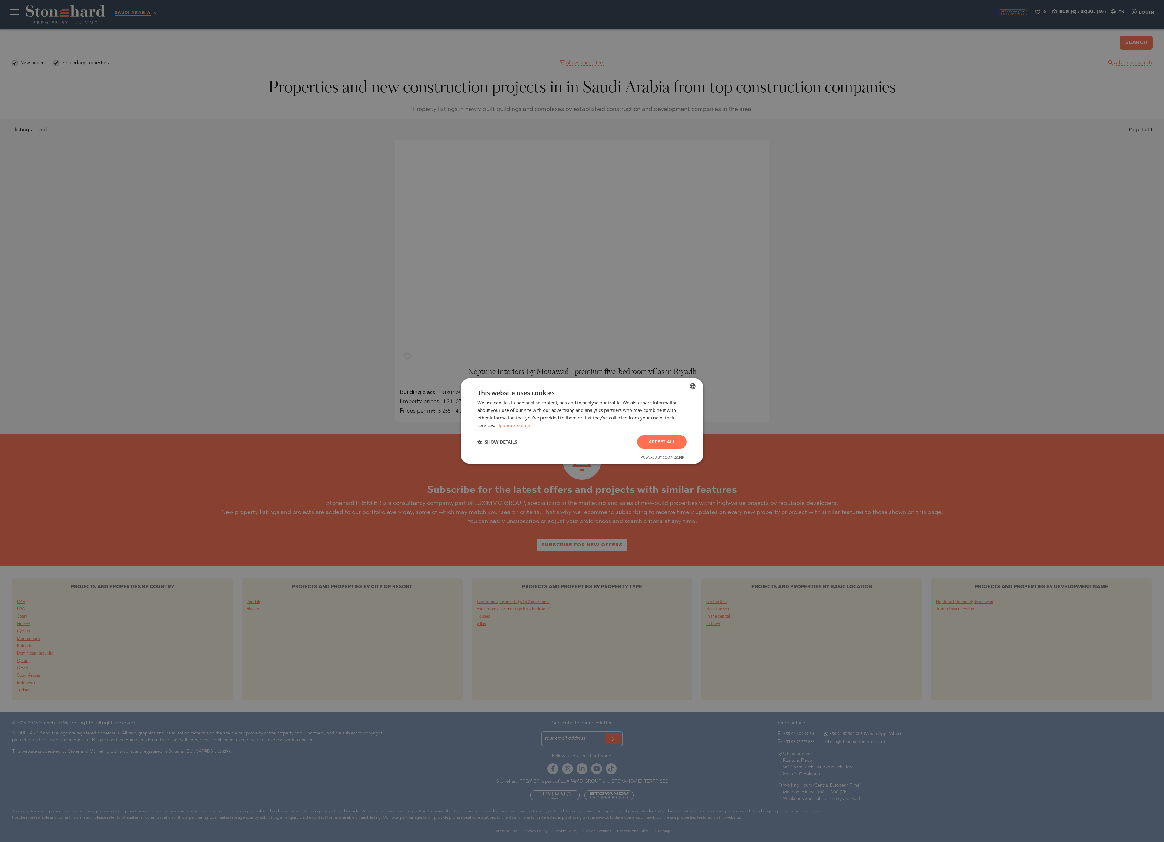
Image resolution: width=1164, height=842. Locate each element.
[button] (497, 442)
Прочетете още (513, 425)
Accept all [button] (662, 442)
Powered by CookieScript (663, 457)
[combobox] (693, 386)
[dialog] (582, 421)
